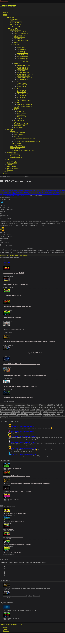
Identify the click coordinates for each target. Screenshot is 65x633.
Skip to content (4, 1)
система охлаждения (21, 410)
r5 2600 (41, 407)
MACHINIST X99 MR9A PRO (25, 74)
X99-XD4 (16, 108)
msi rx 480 (20, 414)
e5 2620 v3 (51, 405)
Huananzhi (16, 46)
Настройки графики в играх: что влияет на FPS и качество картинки (24, 375)
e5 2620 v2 (48, 410)
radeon (33, 405)
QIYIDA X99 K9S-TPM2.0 (24, 101)
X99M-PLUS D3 (21, 113)
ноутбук (39, 412)
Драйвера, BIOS (11, 152)
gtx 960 (34, 412)
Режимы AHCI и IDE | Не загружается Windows (17, 544)
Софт (8, 159)
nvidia (27, 405)
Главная (5, 12)
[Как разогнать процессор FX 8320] (6, 269)
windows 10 (52, 412)
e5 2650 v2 (34, 407)
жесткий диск (4, 416)
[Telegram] (4, 572)
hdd (1, 414)
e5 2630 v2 (10, 410)
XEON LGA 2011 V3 (15, 23)
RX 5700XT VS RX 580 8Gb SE (12, 295)
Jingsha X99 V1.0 (22, 85)
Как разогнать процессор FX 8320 (13, 273)
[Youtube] (4, 566)
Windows (12, 131)
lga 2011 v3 (46, 414)
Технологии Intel (11, 161)
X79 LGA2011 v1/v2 (15, 30)
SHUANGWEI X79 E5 (20, 42)
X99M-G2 (19, 118)
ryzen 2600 (45, 416)
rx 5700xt (45, 412)
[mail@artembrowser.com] (4, 570)
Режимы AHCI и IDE (19, 133)
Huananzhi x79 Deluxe (20, 31)
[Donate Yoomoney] (4, 575)
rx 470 (56, 407)
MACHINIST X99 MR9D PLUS (25, 78)
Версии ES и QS (15, 26)
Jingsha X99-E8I (21, 83)
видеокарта (20, 405)
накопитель (6, 412)
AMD (57, 405)
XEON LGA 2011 (15, 19)
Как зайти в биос (60, 416)
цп (7, 417)
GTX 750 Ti (12, 414)
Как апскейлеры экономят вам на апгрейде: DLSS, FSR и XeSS (22, 353)
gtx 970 (58, 414)
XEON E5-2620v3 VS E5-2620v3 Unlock (14, 513)
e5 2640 (14, 407)
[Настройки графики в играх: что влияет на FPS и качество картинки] (6, 371)
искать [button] (26, 176)
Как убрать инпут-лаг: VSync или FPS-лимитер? (18, 397)
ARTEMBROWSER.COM (14, 624)
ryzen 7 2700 (25, 416)
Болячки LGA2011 (12, 164)
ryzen (44, 405)
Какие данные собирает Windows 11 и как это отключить (19, 610)
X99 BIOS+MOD (15, 154)
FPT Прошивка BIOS (16, 145)
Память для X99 (11, 166)
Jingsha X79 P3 (18, 39)
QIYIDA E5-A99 (21, 92)
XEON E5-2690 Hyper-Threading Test (13, 521)
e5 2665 (31, 414)
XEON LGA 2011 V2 (15, 21)
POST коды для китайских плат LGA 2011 (24, 448)
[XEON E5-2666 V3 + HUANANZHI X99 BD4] (6, 280)
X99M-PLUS (20, 111)
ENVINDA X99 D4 (19, 120)
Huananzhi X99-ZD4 (22, 60)
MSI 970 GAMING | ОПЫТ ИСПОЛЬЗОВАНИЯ (17, 491)
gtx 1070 (7, 407)
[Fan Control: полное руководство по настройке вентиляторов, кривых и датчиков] (6, 338)
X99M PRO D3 (21, 115)
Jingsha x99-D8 (21, 86)
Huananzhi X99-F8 (22, 49)
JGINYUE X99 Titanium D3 (24, 106)
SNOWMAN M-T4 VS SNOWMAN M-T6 (14, 329)
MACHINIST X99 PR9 (23, 79)
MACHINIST (17, 63)
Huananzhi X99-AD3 (22, 54)
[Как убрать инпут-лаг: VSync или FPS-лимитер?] (6, 394)
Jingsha (16, 81)
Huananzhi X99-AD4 (22, 53)
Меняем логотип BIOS (16, 148)
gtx (35, 414)
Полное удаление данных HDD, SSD (24, 138)
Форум (5, 14)
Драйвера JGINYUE (16, 157)
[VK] (4, 568)
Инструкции (10, 129)
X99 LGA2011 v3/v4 (15, 44)
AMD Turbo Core (8, 529)
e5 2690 (32, 410)
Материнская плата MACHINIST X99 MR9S (24, 436)
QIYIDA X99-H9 (21, 90)
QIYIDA (16, 88)
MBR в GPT (17, 136)
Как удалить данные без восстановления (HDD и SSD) (20, 386)
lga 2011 (55, 410)
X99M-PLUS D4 (21, 117)
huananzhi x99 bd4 (14, 416)
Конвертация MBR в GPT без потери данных (17, 306)
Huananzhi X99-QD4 (22, 62)
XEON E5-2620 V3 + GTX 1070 (12, 318)
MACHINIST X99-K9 (22, 69)
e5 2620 (17, 412)
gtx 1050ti (39, 414)
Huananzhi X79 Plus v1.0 (21, 33)
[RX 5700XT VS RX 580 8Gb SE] (6, 292)
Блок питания (27, 412)
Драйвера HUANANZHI (16, 156)
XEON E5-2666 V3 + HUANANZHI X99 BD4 (15, 284)
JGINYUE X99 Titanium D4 (24, 104)
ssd (22, 412)
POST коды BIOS (12, 163)
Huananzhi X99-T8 (22, 51)
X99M (15, 109)
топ (4, 260)
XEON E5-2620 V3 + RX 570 (11, 618)
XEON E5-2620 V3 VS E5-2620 (12, 468)
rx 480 (42, 410)
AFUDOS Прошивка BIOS (17, 147)
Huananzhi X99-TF (22, 47)
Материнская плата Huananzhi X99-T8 (22, 427)
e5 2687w (6, 414)
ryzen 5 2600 (48, 407)
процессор (10, 404)
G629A (15, 122)
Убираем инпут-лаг (19, 140)
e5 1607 (2, 417)
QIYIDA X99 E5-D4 (22, 93)
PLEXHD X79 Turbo (19, 37)
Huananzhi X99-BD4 (22, 56)
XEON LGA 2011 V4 (15, 24)
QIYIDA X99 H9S (21, 99)
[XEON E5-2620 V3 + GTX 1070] (6, 314)
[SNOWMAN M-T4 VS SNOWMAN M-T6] (6, 325)
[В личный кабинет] (2, 204)
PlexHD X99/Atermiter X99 (21, 124)
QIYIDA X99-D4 (21, 95)
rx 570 (39, 405)
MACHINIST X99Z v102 (23, 65)
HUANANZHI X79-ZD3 (20, 35)
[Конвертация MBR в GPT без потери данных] (6, 303)
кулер (38, 410)
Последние (6, 262)
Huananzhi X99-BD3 (22, 58)
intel (61, 412)
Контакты (6, 173)
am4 (58, 412)
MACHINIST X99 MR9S (23, 76)
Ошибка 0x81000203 (19, 134)
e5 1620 (21, 407)
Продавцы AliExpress (13, 168)
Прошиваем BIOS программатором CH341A (22, 150)
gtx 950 (12, 412)
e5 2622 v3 (51, 416)
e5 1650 (3, 410)
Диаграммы (10, 170)
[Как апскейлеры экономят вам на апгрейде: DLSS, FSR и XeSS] (6, 349)
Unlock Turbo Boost (15, 143)
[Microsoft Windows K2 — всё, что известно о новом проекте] (6, 360)
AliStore (5, 172)
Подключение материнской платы (13, 537)
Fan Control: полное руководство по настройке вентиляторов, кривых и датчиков (29, 341)
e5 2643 (25, 414)
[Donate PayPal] (4, 573)
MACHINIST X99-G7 (23, 70)
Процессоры (10, 17)
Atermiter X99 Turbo (19, 125)
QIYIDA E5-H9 (21, 97)
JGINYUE (16, 102)
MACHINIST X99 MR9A (23, 72)
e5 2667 (61, 407)
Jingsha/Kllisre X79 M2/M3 (21, 40)
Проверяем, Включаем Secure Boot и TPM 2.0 (27, 141)
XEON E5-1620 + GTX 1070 (11, 499)
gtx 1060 (52, 414)
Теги (4, 264)
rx (5, 417)
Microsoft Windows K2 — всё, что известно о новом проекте (21, 364)
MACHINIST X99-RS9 (23, 67)
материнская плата (35, 416)
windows (27, 407)
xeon (2, 404)
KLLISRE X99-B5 (18, 127)
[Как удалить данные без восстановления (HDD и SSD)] (6, 383)
